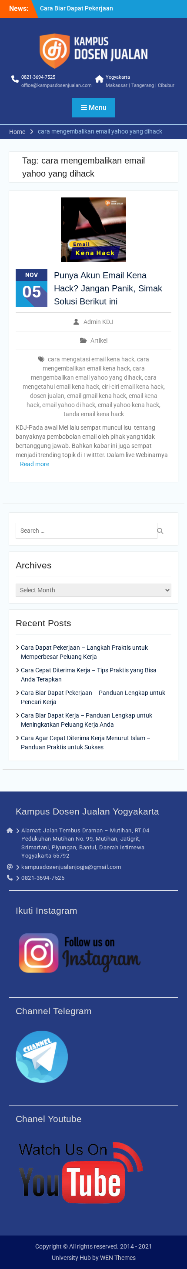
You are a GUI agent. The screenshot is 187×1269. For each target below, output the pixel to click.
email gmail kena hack (96, 395)
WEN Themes (118, 1257)
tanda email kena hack (93, 414)
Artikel (98, 340)
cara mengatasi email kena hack (91, 359)
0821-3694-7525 (38, 77)
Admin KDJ (98, 321)
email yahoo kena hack (128, 404)
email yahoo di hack (68, 404)
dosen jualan (47, 395)
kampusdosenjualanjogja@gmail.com (71, 867)
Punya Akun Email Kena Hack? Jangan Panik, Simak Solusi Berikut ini (108, 288)
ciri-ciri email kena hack (133, 386)
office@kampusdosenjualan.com (56, 85)
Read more (34, 464)
